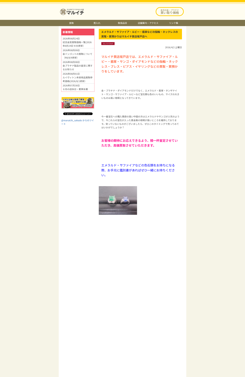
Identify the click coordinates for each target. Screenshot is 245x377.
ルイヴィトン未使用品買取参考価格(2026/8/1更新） (78, 79)
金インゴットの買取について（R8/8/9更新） (77, 55)
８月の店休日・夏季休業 (75, 89)
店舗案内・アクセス (148, 23)
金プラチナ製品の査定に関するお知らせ (78, 67)
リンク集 (173, 23)
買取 (71, 23)
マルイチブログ (108, 43)
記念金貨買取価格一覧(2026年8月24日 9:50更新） (77, 43)
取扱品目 (122, 23)
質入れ (97, 23)
